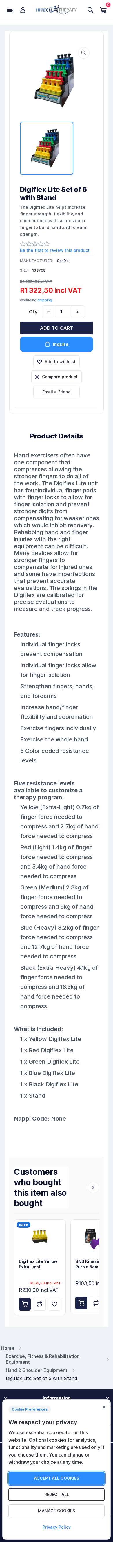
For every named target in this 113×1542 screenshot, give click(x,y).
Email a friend (56, 391)
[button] (84, 53)
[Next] (93, 1187)
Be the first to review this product (55, 250)
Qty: (34, 311)
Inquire (61, 344)
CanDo (63, 261)
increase (77, 312)
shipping (44, 300)
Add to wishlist (60, 361)
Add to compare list (39, 1304)
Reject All (56, 1494)
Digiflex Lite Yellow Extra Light (38, 1264)
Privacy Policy (57, 1527)
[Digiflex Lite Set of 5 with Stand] (56, 80)
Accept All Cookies (56, 1478)
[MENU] (9, 9)
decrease (48, 312)
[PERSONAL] (22, 9)
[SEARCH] (90, 9)
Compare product (60, 376)
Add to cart (56, 328)
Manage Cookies (56, 1510)
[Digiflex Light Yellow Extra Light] (39, 1237)
